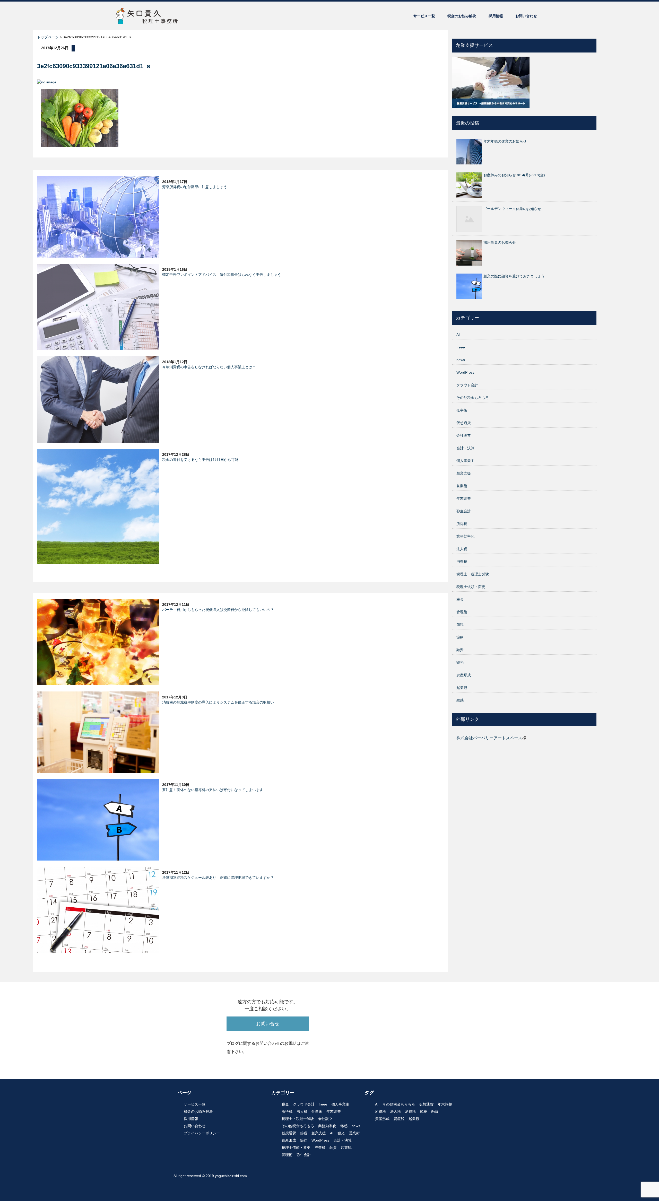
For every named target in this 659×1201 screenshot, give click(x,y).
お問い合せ (267, 1023)
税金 (460, 599)
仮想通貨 (463, 423)
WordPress (465, 372)
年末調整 (463, 498)
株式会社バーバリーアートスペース (489, 738)
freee (460, 347)
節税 (460, 625)
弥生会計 (463, 511)
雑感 (460, 700)
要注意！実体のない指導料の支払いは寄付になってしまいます (212, 790)
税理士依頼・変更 (470, 587)
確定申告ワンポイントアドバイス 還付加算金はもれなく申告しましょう (221, 275)
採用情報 (496, 16)
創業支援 (463, 473)
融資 (460, 650)
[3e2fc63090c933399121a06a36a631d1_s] (79, 117)
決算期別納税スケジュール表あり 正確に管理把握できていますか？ (218, 877)
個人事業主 (465, 461)
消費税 (461, 561)
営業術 (461, 486)
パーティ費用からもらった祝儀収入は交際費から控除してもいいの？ (218, 610)
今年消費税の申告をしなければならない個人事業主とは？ (209, 367)
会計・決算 (465, 448)
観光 (460, 662)
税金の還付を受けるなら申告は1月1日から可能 (200, 460)
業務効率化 (465, 536)
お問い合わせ (526, 16)
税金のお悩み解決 (461, 16)
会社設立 (463, 435)
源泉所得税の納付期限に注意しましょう (194, 187)
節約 (460, 637)
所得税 (461, 524)
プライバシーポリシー (202, 1133)
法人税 (461, 549)
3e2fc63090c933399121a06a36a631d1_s (93, 66)
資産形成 (463, 675)
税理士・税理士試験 (472, 574)
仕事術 (461, 410)
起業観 (461, 688)
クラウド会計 (467, 385)
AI (458, 334)
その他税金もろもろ (472, 398)
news (460, 360)
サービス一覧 (424, 16)
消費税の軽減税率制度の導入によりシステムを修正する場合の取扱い (218, 702)
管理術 (461, 612)
